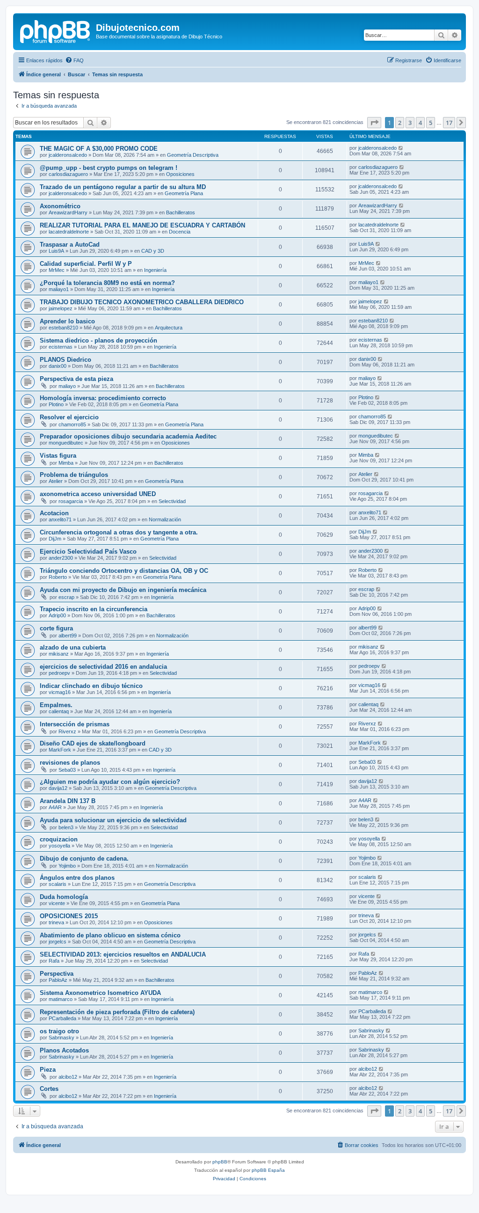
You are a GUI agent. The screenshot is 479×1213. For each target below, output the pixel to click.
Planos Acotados (64, 1050)
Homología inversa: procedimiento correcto (103, 398)
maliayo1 (59, 289)
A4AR (55, 807)
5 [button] (430, 122)
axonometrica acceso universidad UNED (98, 493)
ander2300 (61, 558)
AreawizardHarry (68, 212)
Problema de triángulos (74, 474)
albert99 (67, 635)
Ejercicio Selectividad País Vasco (88, 551)
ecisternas (61, 347)
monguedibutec (66, 443)
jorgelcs (57, 941)
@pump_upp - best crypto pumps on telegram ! (108, 167)
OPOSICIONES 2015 (69, 916)
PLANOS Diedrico (65, 359)
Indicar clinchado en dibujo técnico (91, 685)
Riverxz (67, 731)
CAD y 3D (152, 251)
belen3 (65, 827)
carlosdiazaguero (68, 174)
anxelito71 (60, 519)
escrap (66, 597)
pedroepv (59, 673)
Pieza (48, 1069)
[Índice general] (55, 30)
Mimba (65, 463)
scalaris (57, 884)
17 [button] (449, 122)
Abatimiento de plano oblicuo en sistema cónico (110, 935)
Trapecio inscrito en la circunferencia (93, 609)
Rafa (54, 961)
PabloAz (58, 980)
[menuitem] (74, 60)
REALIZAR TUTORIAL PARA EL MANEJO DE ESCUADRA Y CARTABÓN (142, 225)
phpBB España (268, 1170)
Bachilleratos (180, 212)
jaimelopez (61, 308)
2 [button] (399, 122)
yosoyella (59, 845)
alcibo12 (67, 1077)
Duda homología (64, 896)
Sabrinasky (61, 1037)
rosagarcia (70, 501)
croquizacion (59, 839)
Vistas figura (58, 455)
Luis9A (56, 251)
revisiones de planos (70, 762)
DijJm (55, 538)
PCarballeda (62, 1018)
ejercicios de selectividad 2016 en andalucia (103, 666)
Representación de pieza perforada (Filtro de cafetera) (117, 1012)
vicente (57, 903)
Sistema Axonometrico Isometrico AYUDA (100, 992)
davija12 (58, 788)
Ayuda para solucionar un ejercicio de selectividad (113, 820)
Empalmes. (56, 705)
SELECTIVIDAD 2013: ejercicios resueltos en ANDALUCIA (123, 954)
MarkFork (60, 750)
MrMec (57, 270)
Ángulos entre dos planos (77, 877)
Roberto (58, 577)
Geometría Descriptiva (192, 155)
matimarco (61, 999)
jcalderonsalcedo (68, 155)
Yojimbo (67, 866)
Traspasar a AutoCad (70, 244)
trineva (56, 922)
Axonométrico (60, 206)
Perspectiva (56, 973)
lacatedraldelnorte (69, 231)
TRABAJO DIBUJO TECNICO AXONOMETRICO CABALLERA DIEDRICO (142, 302)
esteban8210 (63, 327)
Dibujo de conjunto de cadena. (84, 858)
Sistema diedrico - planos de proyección (98, 340)
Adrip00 (57, 615)
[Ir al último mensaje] (401, 148)
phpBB (219, 1161)
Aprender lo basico (67, 321)
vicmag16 (60, 692)
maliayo (67, 386)
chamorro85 (72, 424)
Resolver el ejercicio (69, 417)
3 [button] (410, 122)
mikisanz (59, 654)
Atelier (56, 481)
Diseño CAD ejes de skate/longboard (92, 743)
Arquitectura (168, 327)
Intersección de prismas (74, 724)
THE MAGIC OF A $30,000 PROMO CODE (99, 148)
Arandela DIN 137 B (67, 800)
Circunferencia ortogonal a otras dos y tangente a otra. (119, 532)
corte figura (56, 628)
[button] (374, 122)
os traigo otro (59, 1031)
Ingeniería (155, 270)
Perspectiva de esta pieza (76, 378)
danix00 (57, 366)
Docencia (179, 231)
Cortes (49, 1088)
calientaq (59, 711)
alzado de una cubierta (73, 647)
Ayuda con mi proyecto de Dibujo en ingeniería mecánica (123, 589)
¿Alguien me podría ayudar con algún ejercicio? (110, 781)
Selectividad (172, 501)
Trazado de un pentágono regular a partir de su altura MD (123, 186)
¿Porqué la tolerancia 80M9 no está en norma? (107, 282)
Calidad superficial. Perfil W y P (86, 263)
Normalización (165, 519)
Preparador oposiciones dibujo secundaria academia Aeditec (128, 436)
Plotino (56, 404)
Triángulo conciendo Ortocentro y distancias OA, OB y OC (124, 570)
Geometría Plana (184, 193)
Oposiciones (180, 174)
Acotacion (54, 513)
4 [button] (420, 122)
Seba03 (67, 770)
